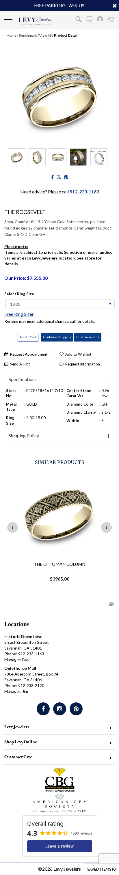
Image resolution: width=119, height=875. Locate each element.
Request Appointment (28, 354)
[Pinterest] (76, 708)
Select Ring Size (19, 294)
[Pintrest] (66, 177)
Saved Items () (102, 869)
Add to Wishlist (78, 354)
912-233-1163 (84, 191)
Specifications (23, 379)
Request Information (82, 364)
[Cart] (110, 19)
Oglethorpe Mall (20, 668)
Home (11, 35)
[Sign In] (100, 19)
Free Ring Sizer (19, 314)
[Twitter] (59, 177)
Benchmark (28, 35)
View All (45, 35)
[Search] (78, 19)
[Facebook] (52, 177)
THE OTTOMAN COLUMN (59, 564)
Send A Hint (20, 364)
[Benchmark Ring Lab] (98, 157)
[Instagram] (59, 708)
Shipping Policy (24, 435)
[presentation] (12, 527)
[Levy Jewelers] (35, 21)
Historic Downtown (23, 636)
